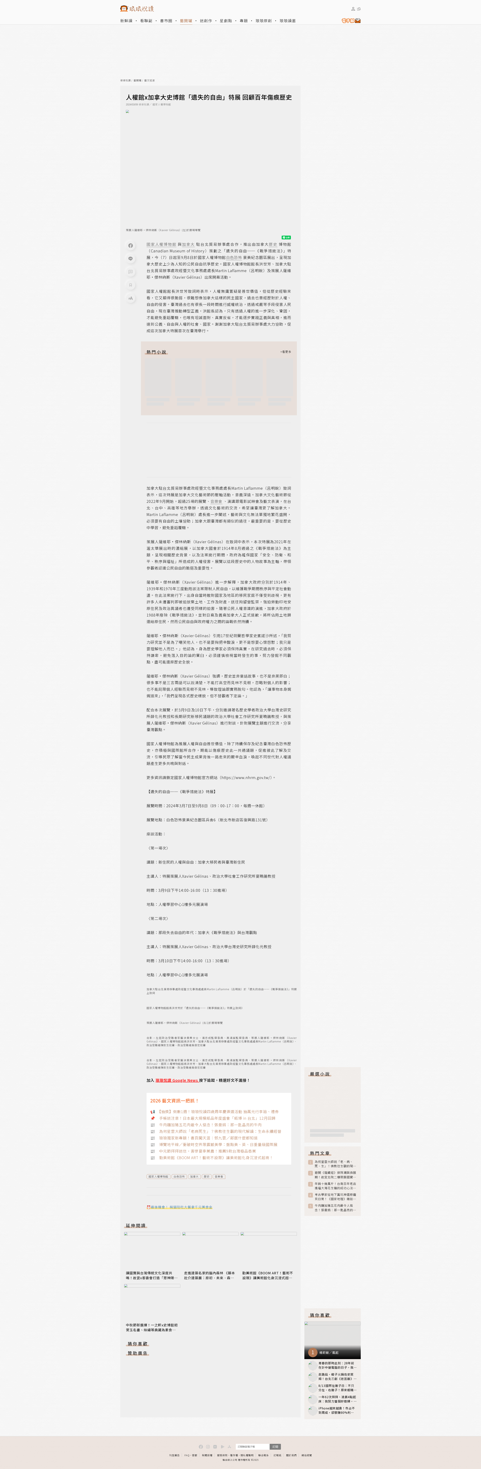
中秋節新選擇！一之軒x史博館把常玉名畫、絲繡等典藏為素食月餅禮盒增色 (152, 1329)
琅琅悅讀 (125, 80)
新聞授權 (207, 1455)
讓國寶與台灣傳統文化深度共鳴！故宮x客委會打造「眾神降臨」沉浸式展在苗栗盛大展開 (150, 1277)
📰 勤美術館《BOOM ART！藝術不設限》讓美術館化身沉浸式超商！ (211, 1157)
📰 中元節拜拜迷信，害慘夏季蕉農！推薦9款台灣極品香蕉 (203, 1151)
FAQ (187, 1455)
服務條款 (222, 1455)
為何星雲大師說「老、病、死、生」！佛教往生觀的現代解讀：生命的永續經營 (335, 1164)
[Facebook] (130, 245)
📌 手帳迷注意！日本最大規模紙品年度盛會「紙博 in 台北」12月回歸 (213, 1118)
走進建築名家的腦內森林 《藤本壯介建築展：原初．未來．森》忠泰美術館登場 (209, 1277)
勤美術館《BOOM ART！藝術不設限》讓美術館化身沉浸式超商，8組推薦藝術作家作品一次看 (268, 1277)
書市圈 (166, 20)
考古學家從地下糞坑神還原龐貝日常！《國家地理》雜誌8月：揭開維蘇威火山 (335, 1196)
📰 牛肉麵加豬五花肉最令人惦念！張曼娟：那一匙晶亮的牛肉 (206, 1124)
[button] (130, 272)
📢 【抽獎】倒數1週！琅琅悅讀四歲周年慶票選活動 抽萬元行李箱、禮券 (214, 1111)
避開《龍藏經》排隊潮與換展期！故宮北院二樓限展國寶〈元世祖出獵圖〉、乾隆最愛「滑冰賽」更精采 (335, 1174)
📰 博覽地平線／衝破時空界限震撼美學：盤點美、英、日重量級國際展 (214, 1144)
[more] (285, 352)
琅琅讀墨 (288, 20)
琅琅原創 (264, 20)
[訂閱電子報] (350, 20)
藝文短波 (149, 80)
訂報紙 (277, 1455)
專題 (244, 20)
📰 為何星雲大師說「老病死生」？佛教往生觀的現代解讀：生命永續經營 (215, 1131)
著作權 (234, 1455)
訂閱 (275, 1447)
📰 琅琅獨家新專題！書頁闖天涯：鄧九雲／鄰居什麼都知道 (204, 1138)
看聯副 (146, 20)
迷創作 (206, 20)
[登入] (353, 9)
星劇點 (226, 20)
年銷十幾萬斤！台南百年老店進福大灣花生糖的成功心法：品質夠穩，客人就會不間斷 (335, 1186)
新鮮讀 (126, 20)
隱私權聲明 (247, 1455)
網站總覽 (306, 1455)
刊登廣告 (174, 1455)
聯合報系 (263, 1455)
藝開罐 (186, 20)
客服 (194, 1455)
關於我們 (291, 1455)
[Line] (130, 258)
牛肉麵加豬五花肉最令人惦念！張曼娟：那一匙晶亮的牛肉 (335, 1207)
